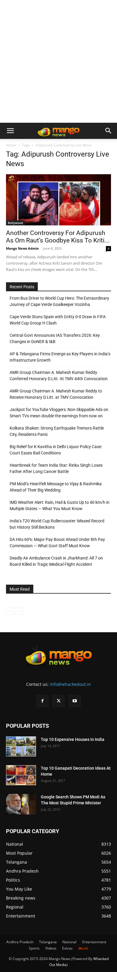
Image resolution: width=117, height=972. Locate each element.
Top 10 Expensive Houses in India (72, 739)
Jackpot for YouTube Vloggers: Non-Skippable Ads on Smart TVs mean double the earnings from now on (59, 412)
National (69, 941)
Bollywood (15, 223)
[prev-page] (10, 611)
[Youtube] (75, 701)
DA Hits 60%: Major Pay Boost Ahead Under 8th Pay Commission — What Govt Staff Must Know (57, 542)
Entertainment (94, 941)
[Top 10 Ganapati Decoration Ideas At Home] (21, 775)
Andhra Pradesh (19, 941)
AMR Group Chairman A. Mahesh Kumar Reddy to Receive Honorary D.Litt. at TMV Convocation (56, 394)
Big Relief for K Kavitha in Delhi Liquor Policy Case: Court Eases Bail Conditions (56, 449)
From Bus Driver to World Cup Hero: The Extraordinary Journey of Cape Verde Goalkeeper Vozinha (59, 301)
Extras (67, 948)
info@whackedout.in (70, 684)
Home (11, 145)
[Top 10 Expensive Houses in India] (21, 746)
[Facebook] (42, 701)
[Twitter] (58, 701)
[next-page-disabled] (19, 611)
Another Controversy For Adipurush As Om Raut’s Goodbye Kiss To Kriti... (58, 236)
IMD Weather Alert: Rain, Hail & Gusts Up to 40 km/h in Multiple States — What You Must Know (60, 505)
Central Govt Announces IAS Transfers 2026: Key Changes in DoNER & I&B (55, 338)
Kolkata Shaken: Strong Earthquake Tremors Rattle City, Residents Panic (57, 431)
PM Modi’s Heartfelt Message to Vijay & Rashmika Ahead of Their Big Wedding (56, 486)
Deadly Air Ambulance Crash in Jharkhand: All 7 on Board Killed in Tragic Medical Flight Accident (56, 561)
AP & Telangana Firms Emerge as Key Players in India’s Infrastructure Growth (60, 357)
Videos (50, 948)
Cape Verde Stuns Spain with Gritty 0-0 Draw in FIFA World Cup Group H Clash (58, 319)
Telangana (48, 941)
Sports (34, 948)
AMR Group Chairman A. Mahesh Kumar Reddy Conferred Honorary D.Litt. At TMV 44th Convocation (59, 375)
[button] (10, 131)
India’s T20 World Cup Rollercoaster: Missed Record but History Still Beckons (57, 524)
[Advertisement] (58, 61)
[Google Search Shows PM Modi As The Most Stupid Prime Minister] (21, 804)
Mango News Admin (22, 248)
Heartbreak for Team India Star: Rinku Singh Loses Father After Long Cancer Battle (56, 468)
